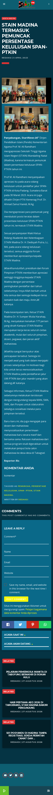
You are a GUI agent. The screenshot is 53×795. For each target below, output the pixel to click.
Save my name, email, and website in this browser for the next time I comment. (28, 585)
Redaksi (23, 499)
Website (8, 573)
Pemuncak (24, 486)
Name (7, 551)
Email (7, 562)
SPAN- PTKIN (25, 490)
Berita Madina (9, 18)
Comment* (10, 536)
